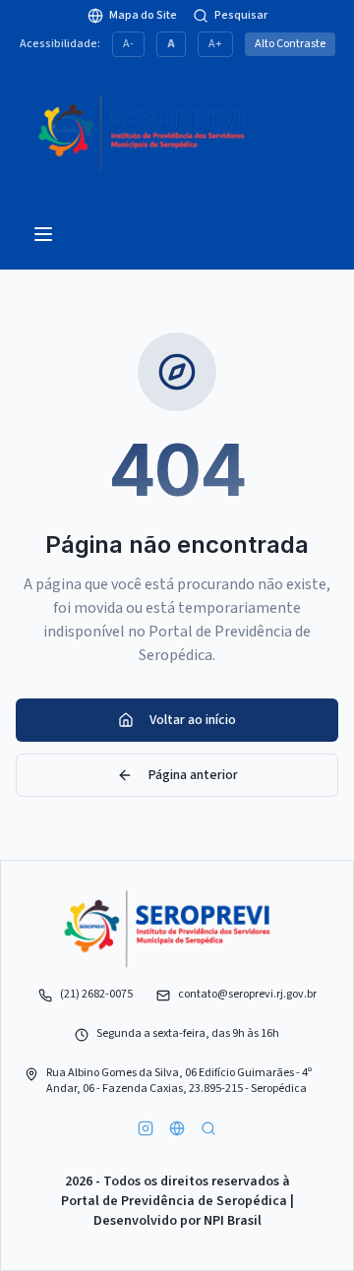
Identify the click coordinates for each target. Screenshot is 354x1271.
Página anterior (193, 775)
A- (128, 43)
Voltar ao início (192, 720)
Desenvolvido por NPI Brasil (177, 1221)
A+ (215, 43)
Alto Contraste (290, 43)
